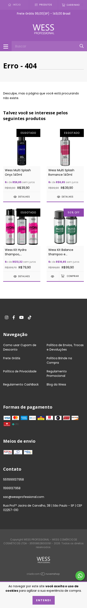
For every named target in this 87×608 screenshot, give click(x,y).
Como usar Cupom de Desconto (19, 347)
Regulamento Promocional (57, 373)
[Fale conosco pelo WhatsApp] (80, 575)
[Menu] (6, 46)
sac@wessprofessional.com (23, 497)
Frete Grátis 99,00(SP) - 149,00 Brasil (43, 13)
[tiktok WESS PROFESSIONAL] (29, 317)
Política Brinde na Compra (59, 360)
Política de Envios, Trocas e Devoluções (65, 347)
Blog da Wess (56, 384)
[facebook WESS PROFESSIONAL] (14, 317)
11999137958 (11, 488)
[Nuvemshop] (43, 575)
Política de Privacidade (20, 371)
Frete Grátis (11, 358)
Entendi (43, 600)
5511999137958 (13, 479)
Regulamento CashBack (21, 384)
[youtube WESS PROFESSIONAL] (21, 317)
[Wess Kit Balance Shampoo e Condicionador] (53, 276)
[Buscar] (81, 46)
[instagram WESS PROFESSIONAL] (6, 317)
